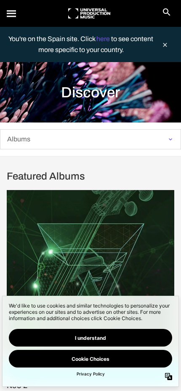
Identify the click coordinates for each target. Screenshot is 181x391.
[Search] (12, 13)
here (103, 38)
